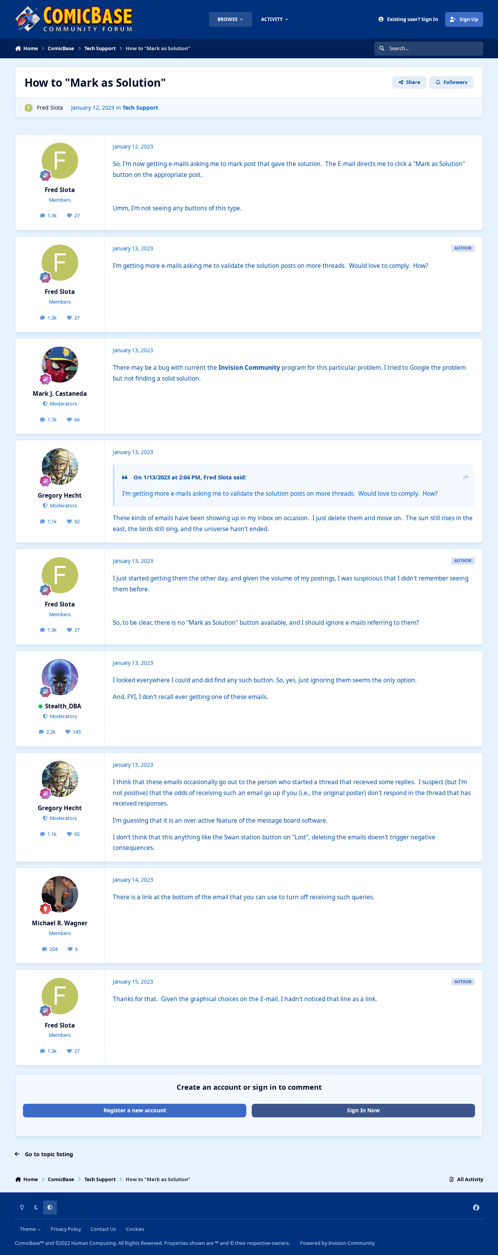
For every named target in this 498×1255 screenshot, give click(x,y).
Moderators (63, 403)
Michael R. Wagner (60, 923)
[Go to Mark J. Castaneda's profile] (60, 364)
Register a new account (134, 1110)
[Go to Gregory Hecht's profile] (60, 466)
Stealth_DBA (63, 706)
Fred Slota (50, 107)
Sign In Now (363, 1110)
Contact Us (103, 1229)
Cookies (135, 1229)
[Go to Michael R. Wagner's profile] (60, 894)
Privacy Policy (66, 1229)
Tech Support (140, 107)
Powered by (337, 1243)
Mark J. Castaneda (60, 394)
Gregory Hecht (60, 495)
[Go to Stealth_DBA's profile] (60, 677)
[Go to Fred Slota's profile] (29, 108)
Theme (28, 1229)
